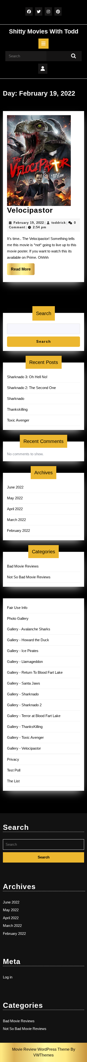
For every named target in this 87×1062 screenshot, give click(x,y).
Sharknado (15, 398)
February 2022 (18, 530)
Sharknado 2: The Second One (31, 388)
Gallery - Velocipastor (24, 748)
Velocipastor (30, 210)
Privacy (13, 759)
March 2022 (16, 520)
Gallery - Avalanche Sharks (28, 629)
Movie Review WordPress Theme (41, 1049)
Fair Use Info (17, 608)
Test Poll (13, 770)
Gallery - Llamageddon (25, 662)
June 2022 (15, 487)
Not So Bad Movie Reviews (29, 577)
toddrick (58, 222)
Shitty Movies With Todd (43, 31)
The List (13, 781)
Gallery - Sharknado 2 (24, 705)
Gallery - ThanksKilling (25, 727)
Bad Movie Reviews (23, 566)
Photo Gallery (18, 618)
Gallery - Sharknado (23, 694)
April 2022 (15, 509)
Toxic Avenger (18, 420)
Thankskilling (17, 409)
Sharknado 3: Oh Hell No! (27, 377)
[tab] (43, 44)
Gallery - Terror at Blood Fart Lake (33, 716)
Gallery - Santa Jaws (23, 683)
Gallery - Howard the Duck (28, 640)
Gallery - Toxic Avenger (25, 737)
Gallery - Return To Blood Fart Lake (35, 672)
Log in (7, 977)
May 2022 (15, 498)
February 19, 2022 (29, 222)
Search (43, 313)
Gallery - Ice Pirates (22, 651)
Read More (23, 271)
